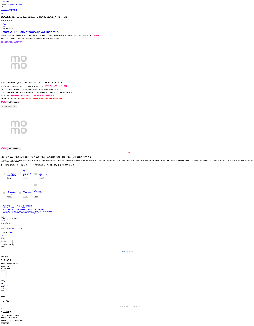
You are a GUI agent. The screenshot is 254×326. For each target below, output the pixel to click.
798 (24, 170)
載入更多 (2, 238)
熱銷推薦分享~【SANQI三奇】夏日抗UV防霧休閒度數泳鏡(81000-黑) (21, 213)
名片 (4, 26)
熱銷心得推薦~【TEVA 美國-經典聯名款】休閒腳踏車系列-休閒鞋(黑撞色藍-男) (24, 209)
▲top (2, 235)
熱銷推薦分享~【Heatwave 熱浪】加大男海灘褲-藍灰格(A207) (19, 206)
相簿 (4, 23)
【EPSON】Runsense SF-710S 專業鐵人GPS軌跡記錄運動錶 (11, 174)
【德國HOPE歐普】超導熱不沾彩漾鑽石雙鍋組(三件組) (38, 193)
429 (8, 191)
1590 (35, 190)
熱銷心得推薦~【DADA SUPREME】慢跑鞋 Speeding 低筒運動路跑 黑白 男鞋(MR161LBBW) (27, 211)
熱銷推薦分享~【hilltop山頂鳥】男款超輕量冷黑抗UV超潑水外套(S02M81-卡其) (31, 32)
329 (39, 171)
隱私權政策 (134, 306)
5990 (8, 171)
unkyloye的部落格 (9, 10)
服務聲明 (139, 306)
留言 (14, 228)
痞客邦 (11, 228)
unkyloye (3, 220)
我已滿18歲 (3, 323)
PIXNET (117, 306)
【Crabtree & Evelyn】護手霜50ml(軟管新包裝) (43, 174)
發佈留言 (2, 246)
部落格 (4, 24)
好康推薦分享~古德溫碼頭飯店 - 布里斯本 (14, 207)
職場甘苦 (11, 232)
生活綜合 (11, 20)
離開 (8, 323)
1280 (24, 191)
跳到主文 (3, 13)
